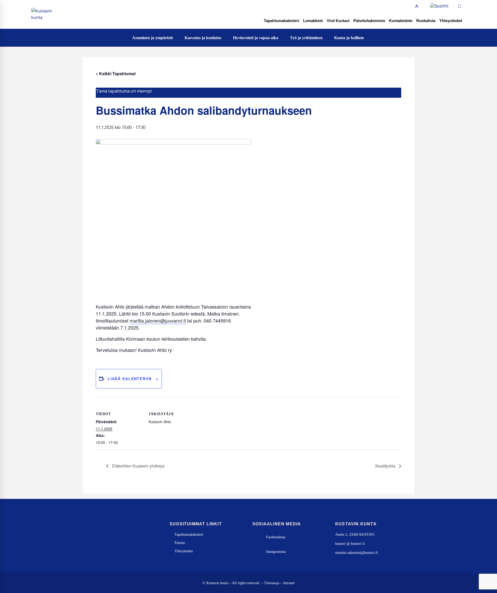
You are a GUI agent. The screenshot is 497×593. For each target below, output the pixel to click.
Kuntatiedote (400, 20)
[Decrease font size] (411, 6)
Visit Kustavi (338, 20)
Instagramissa (276, 552)
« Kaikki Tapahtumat (116, 73)
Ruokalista (425, 20)
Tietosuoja (271, 583)
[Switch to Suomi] (439, 6)
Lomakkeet (313, 20)
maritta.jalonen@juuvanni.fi (158, 320)
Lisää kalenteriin (130, 378)
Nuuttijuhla (385, 466)
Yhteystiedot (450, 20)
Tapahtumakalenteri (281, 20)
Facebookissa (275, 537)
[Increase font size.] (422, 6)
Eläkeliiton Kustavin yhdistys (138, 466)
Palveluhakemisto (369, 20)
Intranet (289, 583)
